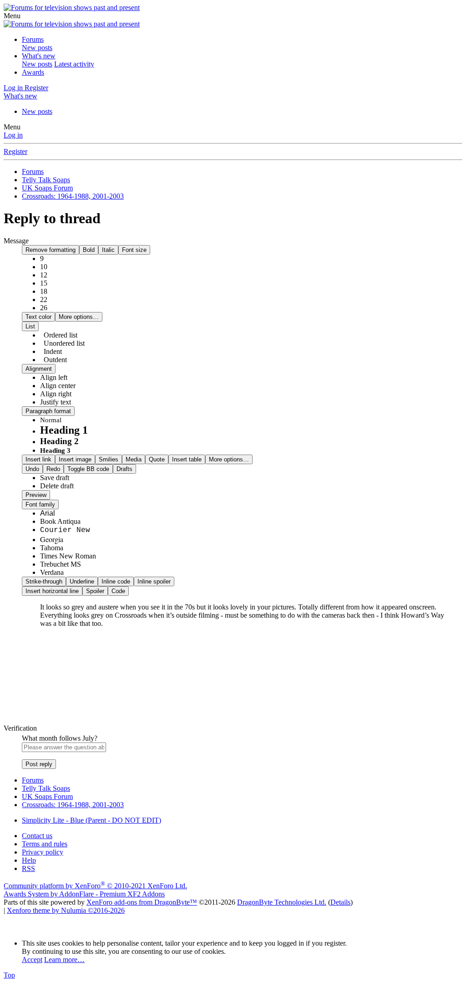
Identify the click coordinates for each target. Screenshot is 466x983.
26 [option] (43, 308)
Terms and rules (44, 844)
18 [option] (43, 291)
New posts (37, 47)
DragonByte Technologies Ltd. (281, 902)
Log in (13, 135)
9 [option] (42, 258)
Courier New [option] (65, 530)
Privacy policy (42, 852)
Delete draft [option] (57, 486)
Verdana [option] (52, 572)
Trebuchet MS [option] (60, 564)
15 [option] (43, 283)
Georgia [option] (51, 539)
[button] (12, 16)
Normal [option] (50, 420)
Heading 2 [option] (59, 441)
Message (16, 241)
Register (15, 151)
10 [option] (43, 267)
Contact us (37, 836)
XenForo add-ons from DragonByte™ (141, 902)
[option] (53, 377)
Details (340, 902)
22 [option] (43, 299)
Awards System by (84, 894)
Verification (20, 728)
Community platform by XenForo (95, 886)
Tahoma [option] (51, 548)
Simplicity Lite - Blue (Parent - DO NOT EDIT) (91, 820)
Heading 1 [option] (64, 430)
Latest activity (74, 64)
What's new (39, 56)
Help (29, 860)
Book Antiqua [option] (60, 521)
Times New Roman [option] (68, 556)
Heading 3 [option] (55, 450)
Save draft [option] (54, 477)
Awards (33, 72)
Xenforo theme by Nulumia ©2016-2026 (66, 910)
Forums (33, 39)
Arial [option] (47, 513)
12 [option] (43, 275)
